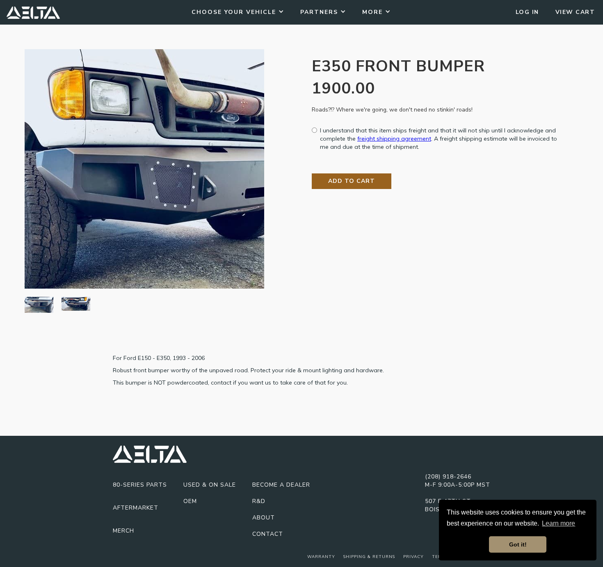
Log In (527, 12)
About (263, 517)
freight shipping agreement (394, 138)
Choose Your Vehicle (234, 12)
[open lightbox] (144, 169)
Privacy (413, 556)
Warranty (321, 556)
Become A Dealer (281, 485)
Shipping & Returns (369, 556)
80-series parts (140, 485)
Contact (267, 534)
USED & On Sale (209, 485)
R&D (258, 501)
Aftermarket (135, 508)
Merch (123, 531)
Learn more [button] (558, 523)
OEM (190, 501)
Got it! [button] (518, 544)
